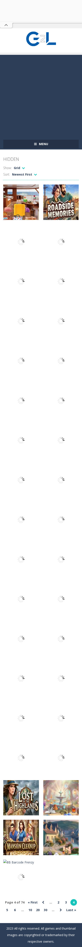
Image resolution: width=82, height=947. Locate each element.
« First (33, 902)
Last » (71, 910)
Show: (7, 168)
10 (30, 910)
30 (45, 910)
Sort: (6, 174)
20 (38, 910)
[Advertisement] (41, 95)
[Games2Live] (41, 38)
